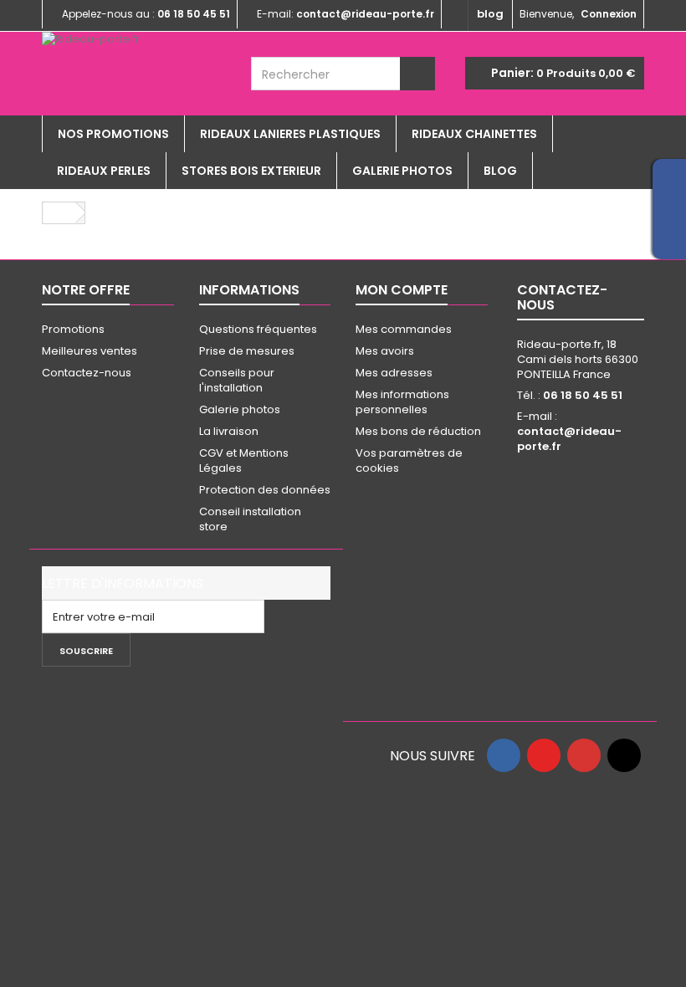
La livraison (229, 431)
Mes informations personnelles (402, 401)
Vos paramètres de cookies (409, 460)
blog (490, 14)
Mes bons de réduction (418, 431)
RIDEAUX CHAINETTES (474, 133)
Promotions (73, 329)
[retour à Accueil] (59, 212)
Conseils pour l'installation (236, 380)
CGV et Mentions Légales (244, 460)
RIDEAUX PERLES (104, 170)
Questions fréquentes (258, 329)
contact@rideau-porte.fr (569, 438)
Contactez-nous (86, 373)
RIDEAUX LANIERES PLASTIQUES (290, 133)
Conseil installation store (250, 519)
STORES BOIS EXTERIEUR (251, 170)
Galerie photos (402, 170)
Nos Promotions (113, 133)
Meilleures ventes (89, 351)
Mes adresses (394, 373)
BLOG (500, 170)
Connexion (609, 14)
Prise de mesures (246, 351)
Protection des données (264, 490)
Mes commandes (404, 329)
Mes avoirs (385, 351)
